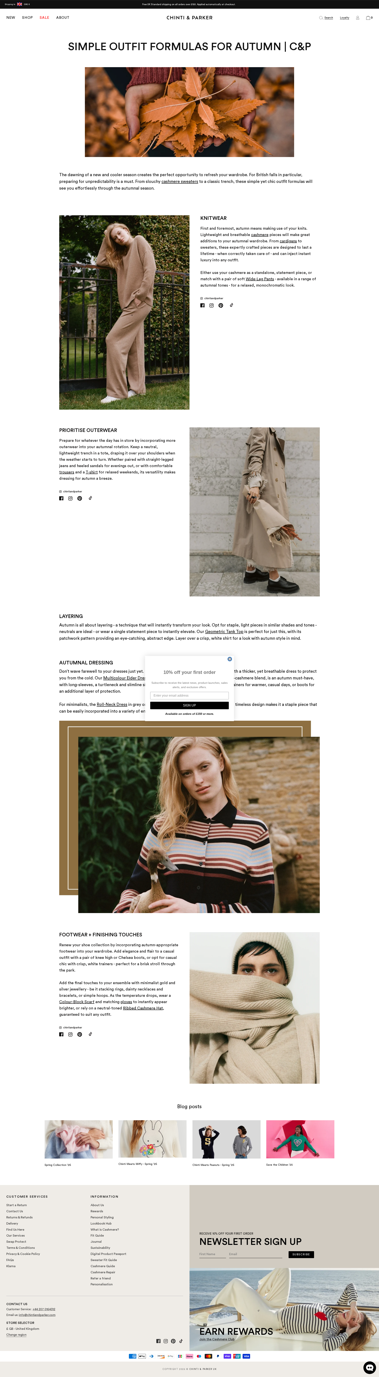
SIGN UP (189, 705)
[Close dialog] (230, 659)
